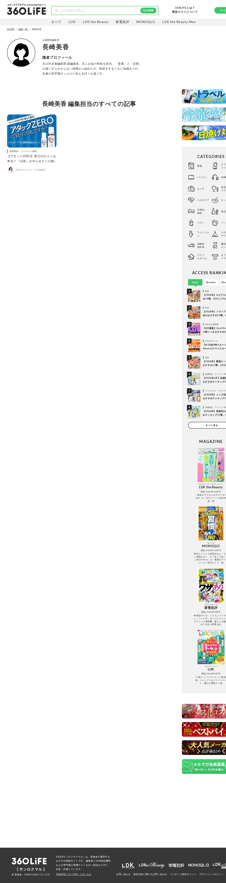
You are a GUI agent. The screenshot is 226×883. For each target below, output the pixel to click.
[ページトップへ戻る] (216, 850)
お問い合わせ (123, 874)
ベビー (200, 222)
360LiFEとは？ (185, 7)
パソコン (202, 177)
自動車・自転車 (202, 245)
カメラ (200, 188)
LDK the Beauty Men (179, 22)
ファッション (203, 234)
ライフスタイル (202, 257)
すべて (56, 22)
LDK (72, 22)
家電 (199, 165)
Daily (195, 282)
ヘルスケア (203, 200)
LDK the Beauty (95, 22)
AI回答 (149, 10)
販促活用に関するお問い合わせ (150, 874)
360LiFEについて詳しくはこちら (73, 874)
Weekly (211, 282)
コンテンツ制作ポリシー (183, 874)
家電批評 (122, 22)
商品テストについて (185, 11)
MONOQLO (145, 22)
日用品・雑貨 (202, 211)
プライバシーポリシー (211, 874)
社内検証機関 (103, 860)
